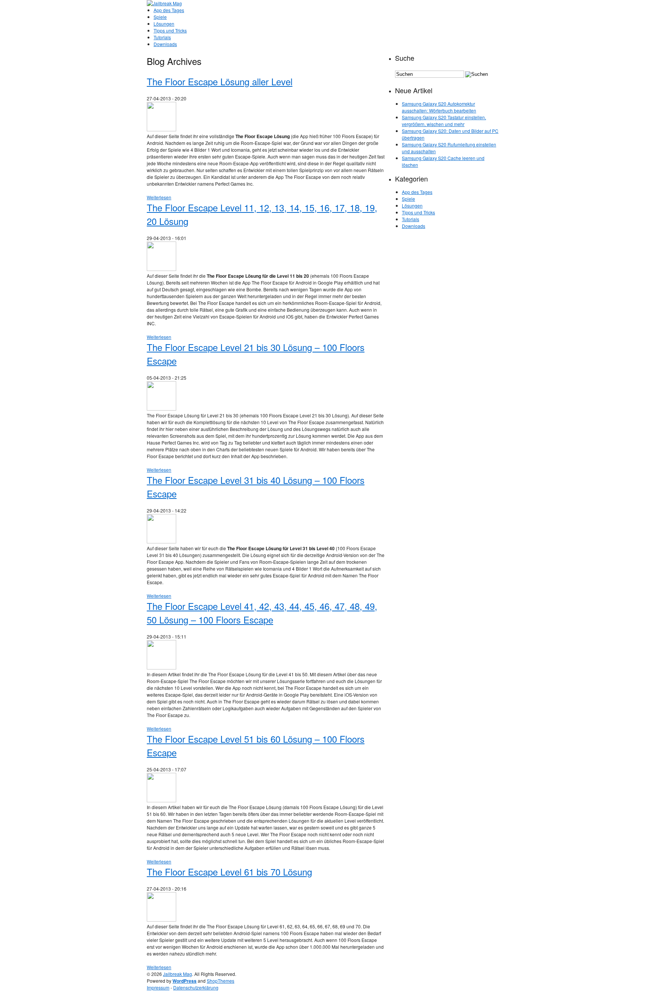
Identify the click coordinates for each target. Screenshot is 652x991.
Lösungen (164, 23)
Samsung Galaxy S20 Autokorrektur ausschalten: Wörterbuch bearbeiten (439, 107)
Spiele (160, 17)
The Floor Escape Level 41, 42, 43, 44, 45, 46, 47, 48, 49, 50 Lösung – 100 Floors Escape (262, 612)
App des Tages (169, 10)
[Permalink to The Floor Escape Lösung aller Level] (161, 129)
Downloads (165, 44)
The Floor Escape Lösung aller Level (219, 81)
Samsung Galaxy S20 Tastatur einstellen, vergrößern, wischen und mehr (444, 120)
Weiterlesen (159, 197)
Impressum (158, 987)
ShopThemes (220, 980)
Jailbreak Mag (177, 974)
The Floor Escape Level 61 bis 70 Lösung (229, 871)
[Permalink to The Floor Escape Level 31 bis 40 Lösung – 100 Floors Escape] (161, 541)
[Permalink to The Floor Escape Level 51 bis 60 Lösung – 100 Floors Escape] (161, 800)
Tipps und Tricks (170, 30)
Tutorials (162, 37)
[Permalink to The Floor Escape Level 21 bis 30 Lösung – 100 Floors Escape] (161, 408)
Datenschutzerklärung (195, 987)
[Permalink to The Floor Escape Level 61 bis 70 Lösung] (161, 919)
